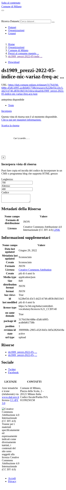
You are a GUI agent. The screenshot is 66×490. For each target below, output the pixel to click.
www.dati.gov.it (10, 397)
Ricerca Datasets (10, 21)
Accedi (12, 478)
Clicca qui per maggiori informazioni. (21, 119)
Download (13, 62)
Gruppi (12, 33)
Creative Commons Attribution (35, 269)
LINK (56, 229)
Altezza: (5, 185)
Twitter (12, 369)
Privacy (12, 481)
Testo (11, 105)
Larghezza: (7, 179)
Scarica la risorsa (10, 125)
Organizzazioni (16, 30)
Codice (5, 192)
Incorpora (6, 111)
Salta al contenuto (10, 2)
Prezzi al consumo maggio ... (23, 53)
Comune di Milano (11, 6)
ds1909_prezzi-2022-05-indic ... (25, 56)
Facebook (13, 372)
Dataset (12, 27)
